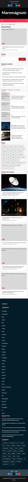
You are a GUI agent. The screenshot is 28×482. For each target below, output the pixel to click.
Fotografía (20, 154)
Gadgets (4, 157)
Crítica (3, 337)
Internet (4, 159)
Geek (8, 157)
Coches (3, 325)
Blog (3, 43)
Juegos (9, 159)
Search (3, 54)
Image (15, 3)
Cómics (10, 151)
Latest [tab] (4, 90)
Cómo (15, 151)
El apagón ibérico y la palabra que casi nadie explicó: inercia (12, 73)
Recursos (12, 165)
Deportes (20, 151)
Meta (18, 159)
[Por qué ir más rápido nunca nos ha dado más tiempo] (5, 114)
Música (13, 162)
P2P (24, 162)
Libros (13, 159)
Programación (5, 165)
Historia (18, 157)
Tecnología (4, 407)
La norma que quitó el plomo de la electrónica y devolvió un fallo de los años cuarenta (13, 69)
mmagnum (5, 195)
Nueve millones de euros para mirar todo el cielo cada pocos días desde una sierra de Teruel (13, 80)
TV (2, 410)
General (13, 157)
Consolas (4, 334)
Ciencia (21, 146)
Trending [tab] (17, 90)
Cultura (3, 340)
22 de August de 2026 (11, 220)
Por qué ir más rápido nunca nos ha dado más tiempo (14, 76)
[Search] (26, 20)
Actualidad (4, 146)
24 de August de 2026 (11, 195)
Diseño (3, 154)
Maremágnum (14, 12)
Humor (23, 157)
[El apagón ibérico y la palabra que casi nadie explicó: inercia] (5, 103)
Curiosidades (5, 151)
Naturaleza (19, 162)
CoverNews (20, 478)
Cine (3, 322)
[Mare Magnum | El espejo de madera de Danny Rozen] (14, 36)
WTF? (3, 413)
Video (12, 3)
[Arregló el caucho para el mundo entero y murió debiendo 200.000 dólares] (5, 136)
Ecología (9, 154)
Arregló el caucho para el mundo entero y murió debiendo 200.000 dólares (13, 84)
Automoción (11, 146)
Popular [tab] (10, 90)
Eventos (14, 154)
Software (18, 165)
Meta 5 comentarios (6, 162)
